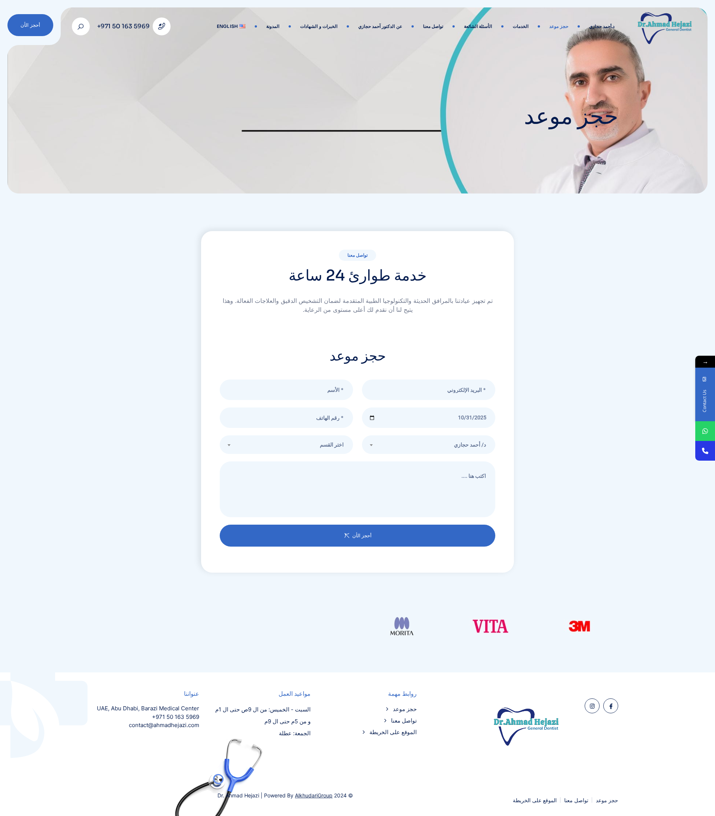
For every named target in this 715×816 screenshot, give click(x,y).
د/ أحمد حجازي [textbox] (470, 445)
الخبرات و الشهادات (318, 26)
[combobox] (286, 444)
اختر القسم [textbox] (332, 445)
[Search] (81, 26)
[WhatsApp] (705, 431)
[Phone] (705, 451)
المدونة (272, 26)
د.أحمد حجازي (601, 26)
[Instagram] (592, 705)
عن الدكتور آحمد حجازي (380, 26)
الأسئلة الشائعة (478, 26)
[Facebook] (610, 705)
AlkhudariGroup (314, 795)
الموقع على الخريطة (393, 732)
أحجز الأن (30, 25)
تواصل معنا (433, 26)
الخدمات (520, 26)
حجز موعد (558, 26)
